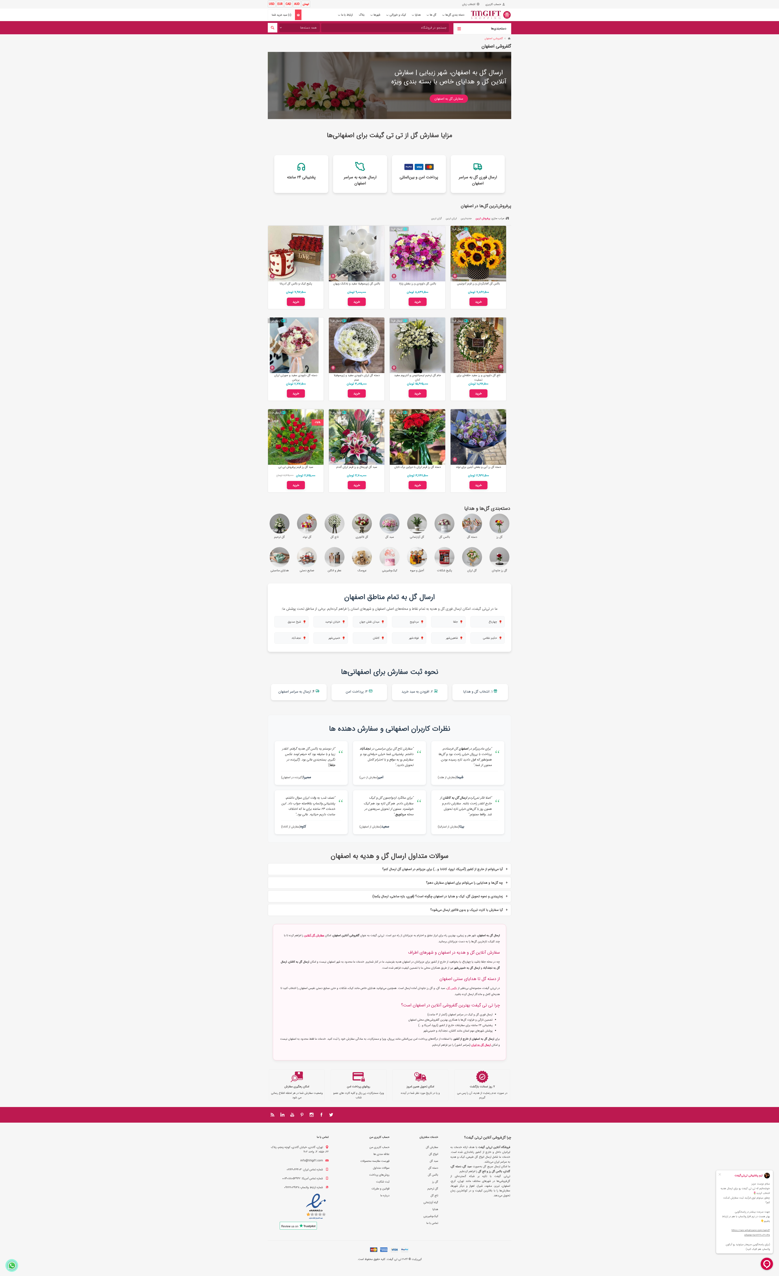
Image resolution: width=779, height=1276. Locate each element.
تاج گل (434, 1195)
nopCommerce (381, 1264)
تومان (306, 4)
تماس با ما (432, 1223)
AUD (297, 4)
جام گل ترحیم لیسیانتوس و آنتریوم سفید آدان (417, 377)
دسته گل (433, 1168)
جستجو (272, 27)
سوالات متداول (381, 1168)
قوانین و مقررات (380, 1188)
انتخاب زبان (468, 4)
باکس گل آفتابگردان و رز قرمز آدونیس (478, 283)
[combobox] (385, 27)
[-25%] (318, 412)
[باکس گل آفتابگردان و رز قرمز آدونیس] (478, 253)
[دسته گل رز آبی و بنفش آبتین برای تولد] (478, 437)
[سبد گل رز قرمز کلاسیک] (296, 437)
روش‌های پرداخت (379, 1175)
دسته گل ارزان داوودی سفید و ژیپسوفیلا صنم (357, 377)
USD (271, 4)
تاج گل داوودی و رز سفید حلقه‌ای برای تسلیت (478, 377)
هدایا (435, 1209)
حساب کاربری (493, 4)
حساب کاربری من (379, 1147)
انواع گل (433, 1154)
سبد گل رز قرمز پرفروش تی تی (295, 467)
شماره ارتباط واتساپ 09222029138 (303, 1187)
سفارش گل (432, 1147)
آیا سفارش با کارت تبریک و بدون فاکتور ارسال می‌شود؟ (466, 909)
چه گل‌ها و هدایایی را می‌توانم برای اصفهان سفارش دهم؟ (464, 882)
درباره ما (385, 1195)
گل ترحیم (432, 1188)
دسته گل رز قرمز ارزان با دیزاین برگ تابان (417, 467)
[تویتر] (331, 1114)
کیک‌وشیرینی (430, 1216)
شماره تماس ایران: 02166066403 (305, 1169)
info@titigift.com (311, 1160)
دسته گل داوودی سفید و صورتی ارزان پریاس (295, 377)
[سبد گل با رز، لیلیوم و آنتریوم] (356, 437)
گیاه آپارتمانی (430, 1202)
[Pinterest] (302, 1114)
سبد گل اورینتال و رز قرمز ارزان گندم (356, 467)
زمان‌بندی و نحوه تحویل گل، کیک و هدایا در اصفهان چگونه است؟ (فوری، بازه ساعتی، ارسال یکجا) (437, 896)
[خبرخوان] (272, 1114)
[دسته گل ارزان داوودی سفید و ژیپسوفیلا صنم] (356, 345)
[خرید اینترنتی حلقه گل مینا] (478, 345)
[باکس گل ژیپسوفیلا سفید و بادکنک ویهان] (356, 253)
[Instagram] (311, 1114)
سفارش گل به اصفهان (449, 98)
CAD (288, 4)
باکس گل (452, 988)
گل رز (435, 1181)
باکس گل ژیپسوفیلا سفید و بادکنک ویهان (356, 283)
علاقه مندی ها (381, 1154)
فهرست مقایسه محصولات (375, 1161)
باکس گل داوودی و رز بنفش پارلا (417, 283)
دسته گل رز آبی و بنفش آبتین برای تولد (478, 467)
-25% (318, 422)
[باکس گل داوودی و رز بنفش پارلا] (417, 253)
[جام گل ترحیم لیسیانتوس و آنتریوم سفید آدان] (417, 345)
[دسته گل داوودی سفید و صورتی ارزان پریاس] (296, 345)
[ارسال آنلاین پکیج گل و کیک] (296, 253)
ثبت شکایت (383, 1181)
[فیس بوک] (321, 1114)
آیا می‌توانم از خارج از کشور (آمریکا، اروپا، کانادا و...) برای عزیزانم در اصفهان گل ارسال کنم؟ (442, 869)
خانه (509, 38)
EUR (280, 4)
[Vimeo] (282, 1114)
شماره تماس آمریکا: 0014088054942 (302, 1178)
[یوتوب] (292, 1114)
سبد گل (434, 1161)
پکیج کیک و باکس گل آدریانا (296, 283)
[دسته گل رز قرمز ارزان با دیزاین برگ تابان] (417, 437)
